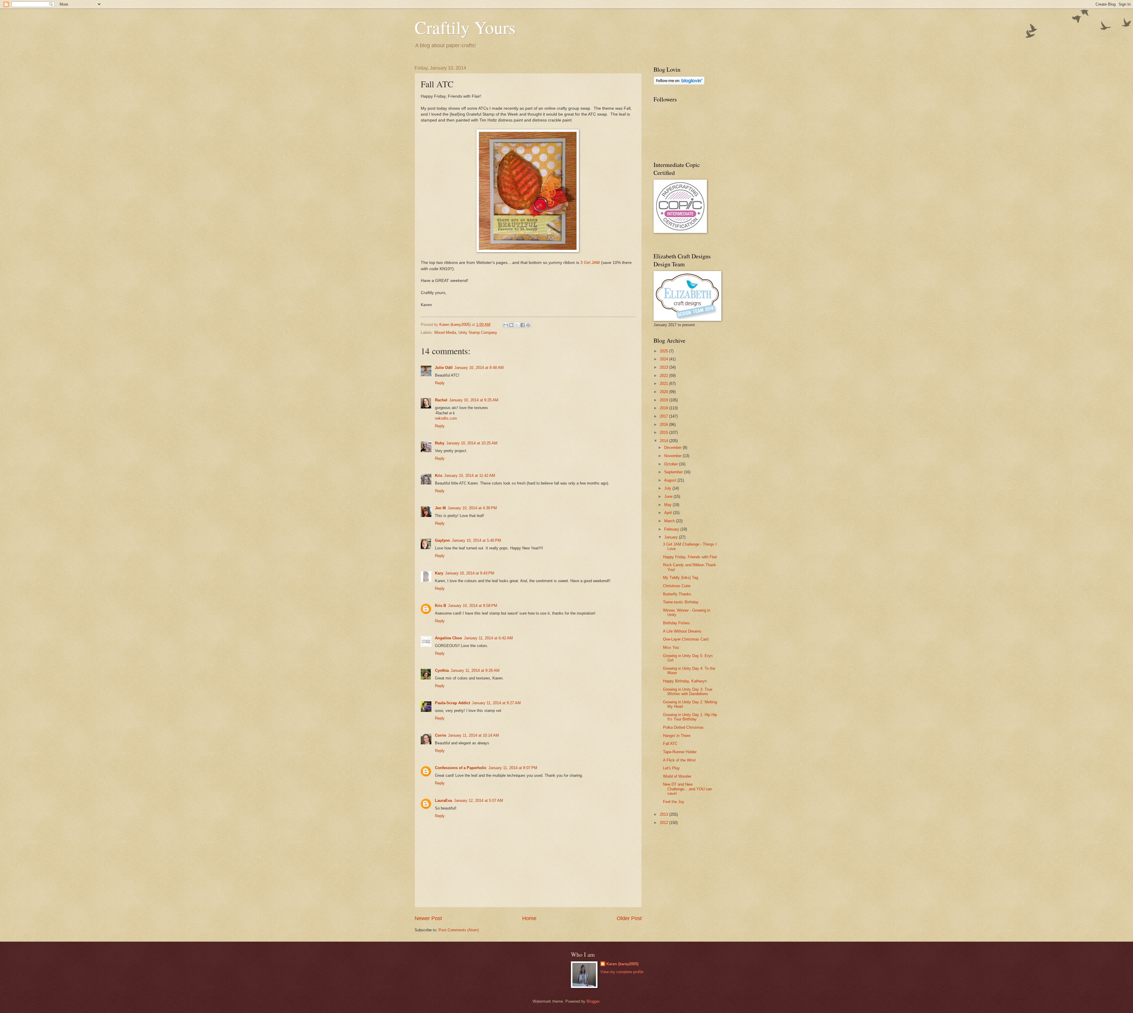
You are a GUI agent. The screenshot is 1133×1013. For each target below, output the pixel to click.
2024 (664, 359)
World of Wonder (677, 776)
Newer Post (428, 918)
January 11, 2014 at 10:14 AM (473, 735)
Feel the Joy (673, 801)
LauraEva (443, 800)
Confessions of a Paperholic (461, 768)
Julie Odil (444, 367)
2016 (664, 424)
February (672, 529)
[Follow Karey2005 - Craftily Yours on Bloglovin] (679, 83)
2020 (664, 392)
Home (529, 918)
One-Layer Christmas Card (685, 639)
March (670, 521)
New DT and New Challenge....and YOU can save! (687, 789)
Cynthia (442, 670)
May (668, 505)
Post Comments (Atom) (458, 930)
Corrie (440, 735)
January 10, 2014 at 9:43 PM (469, 573)
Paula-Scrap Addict (452, 703)
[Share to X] (517, 325)
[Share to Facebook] (522, 325)
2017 (664, 416)
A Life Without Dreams (682, 631)
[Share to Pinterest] (528, 325)
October (671, 464)
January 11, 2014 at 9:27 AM (496, 703)
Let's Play (671, 768)
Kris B (440, 605)
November (673, 456)
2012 (664, 822)
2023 (664, 367)
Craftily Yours (465, 27)
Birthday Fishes (676, 623)
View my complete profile (622, 972)
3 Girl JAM (590, 262)
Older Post (629, 918)
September (674, 472)
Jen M (440, 508)
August (670, 480)
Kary (439, 573)
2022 (664, 375)
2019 (664, 400)
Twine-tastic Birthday (681, 602)
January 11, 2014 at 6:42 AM (488, 638)
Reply (440, 383)
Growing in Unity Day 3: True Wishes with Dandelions (687, 691)
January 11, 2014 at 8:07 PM (512, 768)
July (668, 488)
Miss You (671, 647)
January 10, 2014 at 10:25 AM (471, 443)
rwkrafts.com (446, 418)
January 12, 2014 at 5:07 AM (478, 800)
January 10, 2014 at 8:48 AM (479, 367)
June (669, 496)
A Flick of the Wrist (679, 760)
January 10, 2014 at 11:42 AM (469, 475)
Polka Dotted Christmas (683, 727)
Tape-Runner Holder (680, 752)
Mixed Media (445, 332)
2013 (664, 814)
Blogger (593, 1001)
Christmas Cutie (676, 586)
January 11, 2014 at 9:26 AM (475, 670)
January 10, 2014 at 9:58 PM (472, 605)
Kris (438, 475)
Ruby (439, 443)
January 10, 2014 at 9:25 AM (473, 400)
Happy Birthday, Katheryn (685, 681)
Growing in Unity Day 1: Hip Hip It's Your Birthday (690, 716)
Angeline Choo (448, 638)
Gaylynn (442, 540)
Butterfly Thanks (677, 594)
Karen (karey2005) (622, 964)
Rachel (441, 400)
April (668, 512)
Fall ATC (670, 743)
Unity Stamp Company (478, 332)
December (673, 447)
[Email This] (506, 325)
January (671, 537)
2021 (664, 383)
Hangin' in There (676, 735)
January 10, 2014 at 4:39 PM (472, 508)
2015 (664, 432)
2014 (664, 441)
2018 (664, 408)
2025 (664, 351)
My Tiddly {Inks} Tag (680, 577)
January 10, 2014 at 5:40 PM (476, 540)
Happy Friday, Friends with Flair (690, 557)
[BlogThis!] (511, 325)
